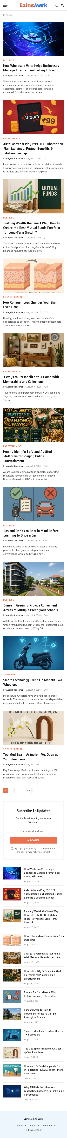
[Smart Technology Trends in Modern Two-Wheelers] (33, 653)
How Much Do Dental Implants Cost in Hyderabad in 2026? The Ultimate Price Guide (43, 1070)
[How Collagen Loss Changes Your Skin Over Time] (33, 276)
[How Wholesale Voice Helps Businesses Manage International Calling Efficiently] (33, 39)
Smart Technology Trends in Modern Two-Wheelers (33, 682)
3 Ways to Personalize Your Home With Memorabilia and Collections (31, 379)
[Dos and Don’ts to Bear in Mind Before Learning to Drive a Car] (33, 504)
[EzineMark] (33, 5)
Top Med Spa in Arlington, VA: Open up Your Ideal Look (31, 757)
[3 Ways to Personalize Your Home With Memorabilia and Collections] (33, 350)
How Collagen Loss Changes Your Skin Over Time (30, 305)
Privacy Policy (32, 852)
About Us (34, 1125)
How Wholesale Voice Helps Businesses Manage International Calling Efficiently (31, 68)
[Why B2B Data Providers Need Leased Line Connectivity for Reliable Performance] (12, 1091)
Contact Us (20, 1125)
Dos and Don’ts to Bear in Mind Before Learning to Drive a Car (31, 533)
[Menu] (5, 5)
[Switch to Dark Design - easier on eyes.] (57, 5)
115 (28, 790)
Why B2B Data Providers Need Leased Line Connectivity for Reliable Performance (44, 1091)
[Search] (62, 5)
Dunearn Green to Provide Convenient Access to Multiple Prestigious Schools (30, 608)
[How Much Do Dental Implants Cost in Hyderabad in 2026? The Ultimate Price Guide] (12, 1070)
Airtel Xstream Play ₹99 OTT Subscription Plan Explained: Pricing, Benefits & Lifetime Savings (33, 148)
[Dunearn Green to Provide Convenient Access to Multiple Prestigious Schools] (33, 579)
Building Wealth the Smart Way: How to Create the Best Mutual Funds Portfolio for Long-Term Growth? (31, 227)
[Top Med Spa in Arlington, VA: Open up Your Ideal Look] (33, 728)
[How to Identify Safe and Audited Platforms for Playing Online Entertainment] (33, 425)
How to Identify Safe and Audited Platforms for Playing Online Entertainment (27, 456)
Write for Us (49, 1125)
